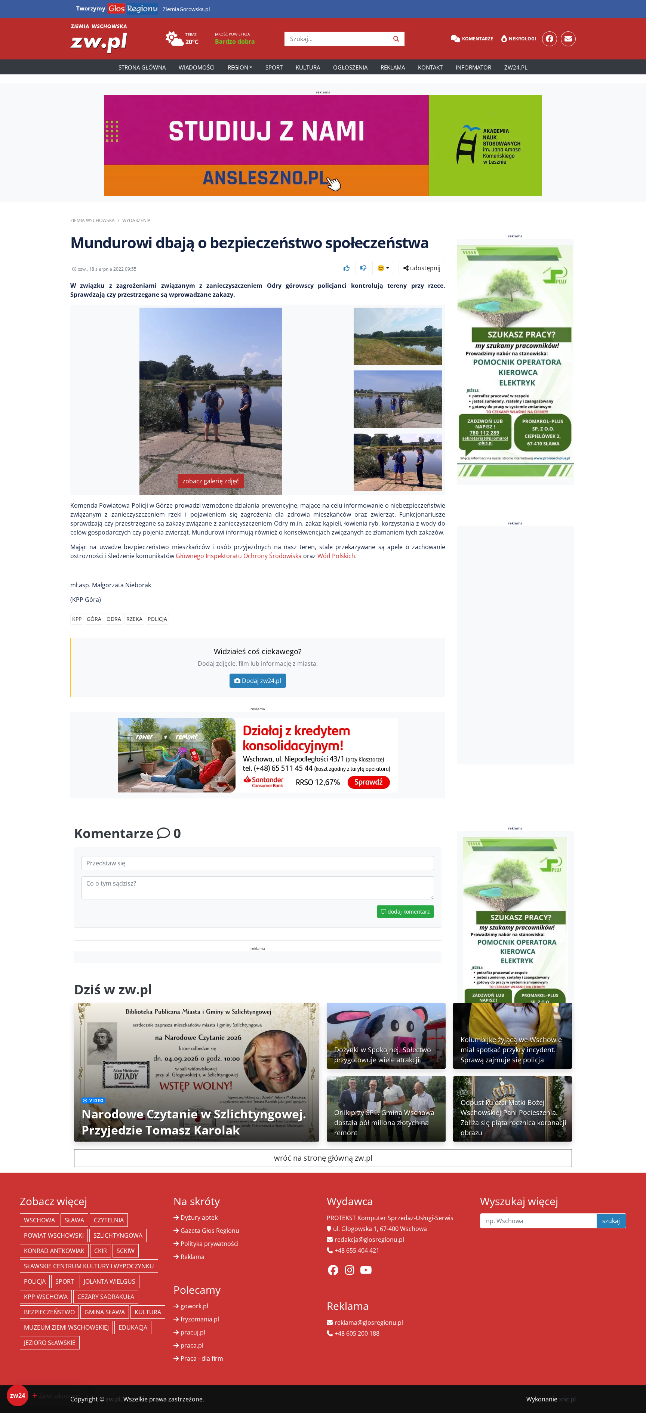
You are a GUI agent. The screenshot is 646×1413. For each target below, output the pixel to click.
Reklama (393, 67)
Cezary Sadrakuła (105, 1297)
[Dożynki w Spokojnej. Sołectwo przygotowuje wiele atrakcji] (386, 1035)
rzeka (134, 618)
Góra (94, 618)
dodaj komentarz (408, 911)
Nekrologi (522, 39)
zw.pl (113, 1399)
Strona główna (142, 67)
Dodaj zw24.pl (261, 681)
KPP (76, 618)
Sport (274, 67)
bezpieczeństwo (49, 1312)
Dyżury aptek (199, 1217)
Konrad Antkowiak (54, 1251)
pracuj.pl (193, 1332)
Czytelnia (109, 1220)
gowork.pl (194, 1306)
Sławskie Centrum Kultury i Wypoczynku (89, 1266)
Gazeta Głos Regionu (210, 1230)
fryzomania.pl (200, 1319)
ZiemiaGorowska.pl (186, 9)
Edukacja (133, 1327)
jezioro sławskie (50, 1343)
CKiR (100, 1251)
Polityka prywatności (210, 1244)
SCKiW (126, 1251)
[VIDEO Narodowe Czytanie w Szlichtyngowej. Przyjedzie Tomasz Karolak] (196, 1072)
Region (238, 67)
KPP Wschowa (46, 1297)
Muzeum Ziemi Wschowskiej (66, 1327)
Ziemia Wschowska (92, 220)
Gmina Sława (104, 1312)
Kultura (308, 67)
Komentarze (477, 39)
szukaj (611, 1221)
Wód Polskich (336, 556)
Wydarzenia (136, 220)
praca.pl (192, 1345)
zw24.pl (515, 67)
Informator (473, 67)
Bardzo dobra (235, 41)
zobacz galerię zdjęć (210, 481)
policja (157, 618)
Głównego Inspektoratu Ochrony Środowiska (238, 556)
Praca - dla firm (202, 1358)
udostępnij (424, 268)
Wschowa (39, 1220)
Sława (74, 1220)
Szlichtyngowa (117, 1235)
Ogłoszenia (350, 67)
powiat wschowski (54, 1235)
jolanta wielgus (109, 1281)
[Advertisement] (515, 645)
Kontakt (430, 67)
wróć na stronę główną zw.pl (323, 1158)
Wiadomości (197, 67)
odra (114, 618)
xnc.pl (567, 1399)
